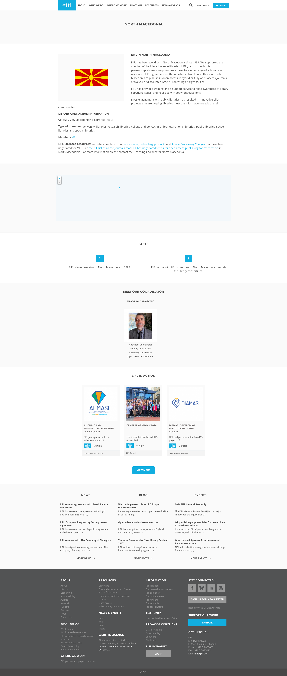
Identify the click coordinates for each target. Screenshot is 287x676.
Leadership (66, 592)
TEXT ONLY (203, 5)
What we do (67, 628)
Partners (65, 610)
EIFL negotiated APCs (71, 642)
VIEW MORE (143, 470)
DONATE (220, 5)
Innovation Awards (70, 649)
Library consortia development (114, 595)
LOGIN (158, 653)
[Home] (67, 5)
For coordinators (154, 606)
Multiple (88, 445)
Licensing (103, 599)
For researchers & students (159, 589)
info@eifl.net (201, 653)
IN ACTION (136, 5)
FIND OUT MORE (141, 326)
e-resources (130, 144)
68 (73, 137)
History (64, 589)
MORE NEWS (84, 558)
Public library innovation (111, 606)
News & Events (171, 5)
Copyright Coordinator (140, 344)
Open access (105, 602)
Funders (65, 606)
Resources (152, 5)
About (82, 5)
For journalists (153, 603)
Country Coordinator (140, 348)
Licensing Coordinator (140, 352)
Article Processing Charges (188, 144)
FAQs (63, 613)
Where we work (117, 5)
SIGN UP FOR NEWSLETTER (207, 599)
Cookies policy (153, 633)
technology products (152, 144)
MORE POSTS (141, 558)
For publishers (153, 592)
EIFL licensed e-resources (73, 632)
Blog (101, 621)
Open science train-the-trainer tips (138, 522)
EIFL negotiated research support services (77, 637)
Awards (64, 599)
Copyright (104, 585)
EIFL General (131, 453)
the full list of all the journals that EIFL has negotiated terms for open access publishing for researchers (153, 148)
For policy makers (155, 596)
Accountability (68, 596)
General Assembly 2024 (141, 425)
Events (102, 624)
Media (102, 628)
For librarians (152, 585)
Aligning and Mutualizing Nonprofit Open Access (99, 428)
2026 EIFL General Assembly (190, 504)
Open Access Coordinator (141, 356)
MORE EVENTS (198, 558)
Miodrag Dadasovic (140, 301)
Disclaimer (151, 640)
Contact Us (66, 617)
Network (65, 603)
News (101, 617)
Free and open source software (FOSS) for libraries (114, 591)
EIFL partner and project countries (78, 661)
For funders (152, 599)
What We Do (96, 5)
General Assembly (70, 646)
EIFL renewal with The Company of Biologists (85, 540)
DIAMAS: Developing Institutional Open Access (182, 428)
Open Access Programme (93, 453)
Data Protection (154, 629)
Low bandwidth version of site (161, 618)
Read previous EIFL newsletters (204, 607)
